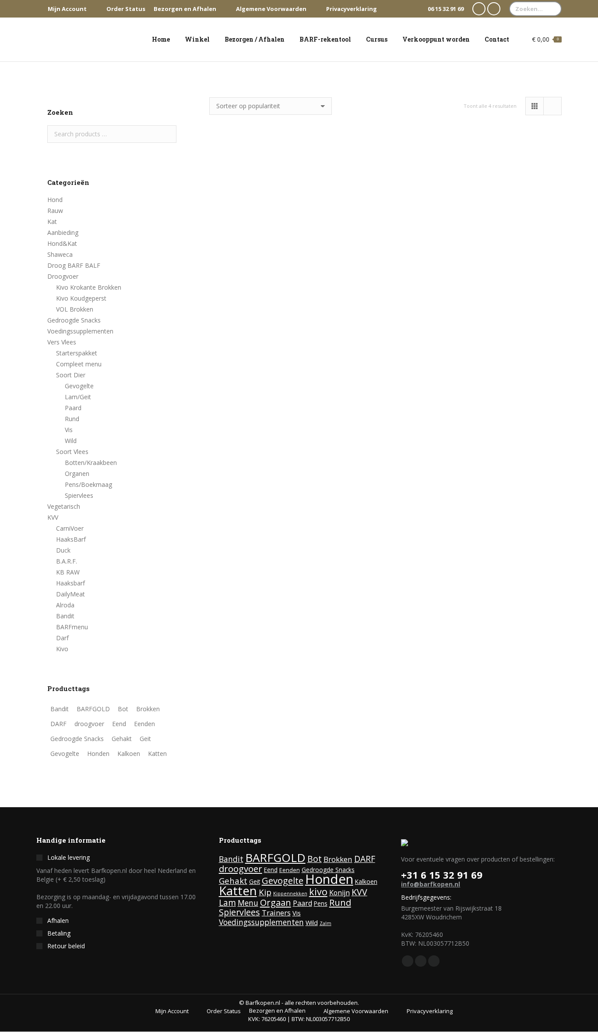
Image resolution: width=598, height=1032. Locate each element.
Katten (238, 890)
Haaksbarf (70, 583)
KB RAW (68, 572)
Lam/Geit (78, 397)
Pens (320, 904)
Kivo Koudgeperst (81, 298)
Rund (72, 419)
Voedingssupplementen (80, 331)
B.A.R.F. (66, 561)
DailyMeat (70, 594)
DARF (364, 859)
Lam (227, 902)
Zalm (325, 923)
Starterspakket (76, 353)
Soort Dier (70, 375)
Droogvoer (62, 276)
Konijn (339, 892)
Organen (77, 473)
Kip (265, 892)
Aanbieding (62, 232)
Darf (62, 638)
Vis (69, 430)
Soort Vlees (72, 451)
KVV (52, 517)
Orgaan (275, 902)
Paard (73, 408)
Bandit (65, 616)
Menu (248, 902)
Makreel (261, 531)
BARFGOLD (275, 857)
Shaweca (60, 254)
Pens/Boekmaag (88, 484)
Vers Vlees (61, 342)
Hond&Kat (62, 243)
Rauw (55, 210)
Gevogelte (79, 386)
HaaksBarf (71, 539)
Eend (271, 870)
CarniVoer (70, 528)
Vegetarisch (63, 506)
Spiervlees (79, 495)
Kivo (62, 649)
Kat (52, 221)
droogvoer (240, 868)
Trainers (276, 913)
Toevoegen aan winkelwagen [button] (260, 351)
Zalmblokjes (260, 266)
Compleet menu (79, 364)
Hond (55, 199)
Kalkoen (366, 882)
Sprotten (385, 246)
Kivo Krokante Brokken (88, 287)
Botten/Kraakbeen (91, 462)
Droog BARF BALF (73, 265)
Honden (329, 879)
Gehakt (233, 880)
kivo (318, 891)
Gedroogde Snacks (74, 320)
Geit (254, 882)
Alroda (65, 605)
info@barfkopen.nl (430, 884)
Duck (63, 550)
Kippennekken (290, 893)
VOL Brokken (74, 309)
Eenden (289, 870)
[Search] (552, 8)
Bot (314, 859)
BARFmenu (72, 627)
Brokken (338, 859)
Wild (71, 440)
